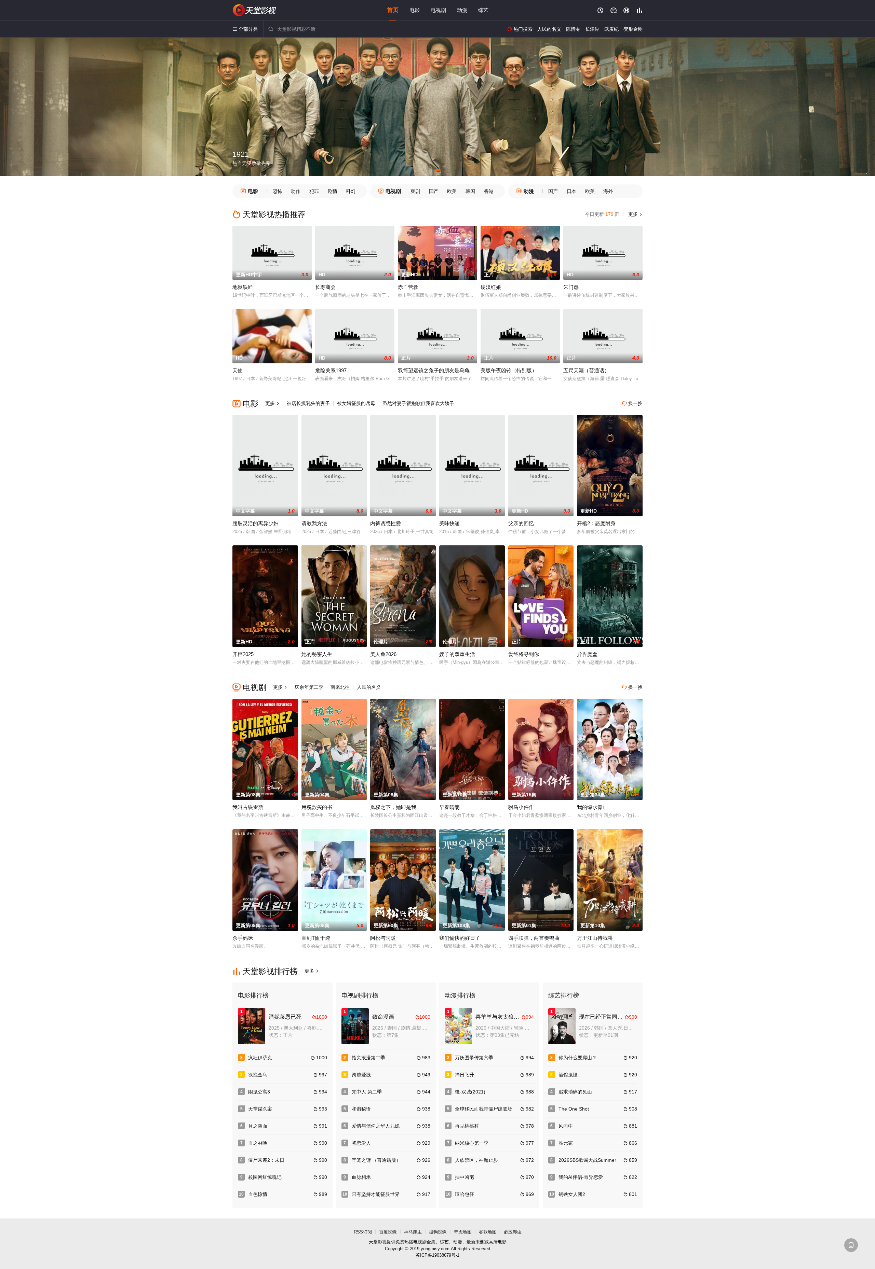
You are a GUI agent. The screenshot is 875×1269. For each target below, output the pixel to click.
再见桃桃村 (467, 1126)
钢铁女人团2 (571, 1194)
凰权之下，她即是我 (393, 807)
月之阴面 (257, 1126)
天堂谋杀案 (260, 1109)
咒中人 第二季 (367, 1091)
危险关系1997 (331, 370)
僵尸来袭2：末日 (266, 1160)
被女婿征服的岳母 (356, 403)
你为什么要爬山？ (577, 1057)
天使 (237, 370)
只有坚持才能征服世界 (376, 1194)
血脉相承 (361, 1177)
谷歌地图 (488, 1232)
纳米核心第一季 (471, 1143)
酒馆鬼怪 (568, 1074)
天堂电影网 (254, 10)
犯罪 (314, 191)
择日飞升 (464, 1074)
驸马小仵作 (521, 807)
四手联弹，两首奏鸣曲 (534, 938)
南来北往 (340, 687)
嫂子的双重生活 (457, 654)
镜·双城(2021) (470, 1091)
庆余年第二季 (309, 687)
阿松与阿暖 (383, 938)
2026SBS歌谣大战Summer (587, 1160)
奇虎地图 (463, 1232)
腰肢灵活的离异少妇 (255, 523)
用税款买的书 (316, 807)
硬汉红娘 (491, 287)
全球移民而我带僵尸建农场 (483, 1109)
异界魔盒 (587, 654)
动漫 (462, 10)
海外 (608, 191)
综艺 (483, 10)
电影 (414, 10)
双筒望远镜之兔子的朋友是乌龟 (434, 370)
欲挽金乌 (257, 1074)
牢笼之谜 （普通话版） (376, 1160)
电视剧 (438, 10)
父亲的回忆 (521, 523)
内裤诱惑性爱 (385, 523)
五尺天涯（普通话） (586, 370)
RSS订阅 (363, 1232)
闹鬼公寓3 (259, 1091)
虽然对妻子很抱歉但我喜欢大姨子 (418, 403)
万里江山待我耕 (595, 938)
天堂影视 (378, 1241)
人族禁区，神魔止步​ (476, 1160)
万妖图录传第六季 (474, 1057)
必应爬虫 (513, 1232)
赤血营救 (408, 287)
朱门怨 (571, 287)
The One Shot (573, 1109)
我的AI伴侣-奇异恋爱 (580, 1177)
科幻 (350, 191)
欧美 (452, 191)
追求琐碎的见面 (575, 1091)
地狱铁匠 (242, 287)
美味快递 (449, 523)
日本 (571, 191)
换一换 (632, 403)
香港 (489, 191)
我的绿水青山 (592, 807)
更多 (635, 214)
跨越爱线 (361, 1074)
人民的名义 (369, 687)
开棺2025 (243, 654)
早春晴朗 (449, 807)
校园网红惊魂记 (265, 1177)
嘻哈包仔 (464, 1194)
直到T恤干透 (315, 938)
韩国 (470, 191)
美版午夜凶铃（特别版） (509, 370)
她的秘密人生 (316, 654)
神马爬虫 (413, 1232)
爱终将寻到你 (523, 654)
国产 (434, 191)
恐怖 (277, 191)
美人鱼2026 (383, 654)
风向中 (565, 1126)
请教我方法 (314, 523)
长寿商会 (325, 287)
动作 (295, 191)
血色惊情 (257, 1194)
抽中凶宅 (464, 1177)
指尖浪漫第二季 (368, 1057)
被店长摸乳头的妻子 (308, 403)
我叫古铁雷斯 (247, 807)
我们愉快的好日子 (459, 938)
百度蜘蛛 (388, 1232)
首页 (393, 10)
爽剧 (415, 191)
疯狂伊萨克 (260, 1057)
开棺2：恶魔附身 (596, 523)
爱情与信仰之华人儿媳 (376, 1126)
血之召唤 (257, 1143)
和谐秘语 (361, 1109)
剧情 (332, 191)
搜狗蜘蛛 (438, 1232)
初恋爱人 (361, 1143)
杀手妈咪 (242, 938)
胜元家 (565, 1143)
